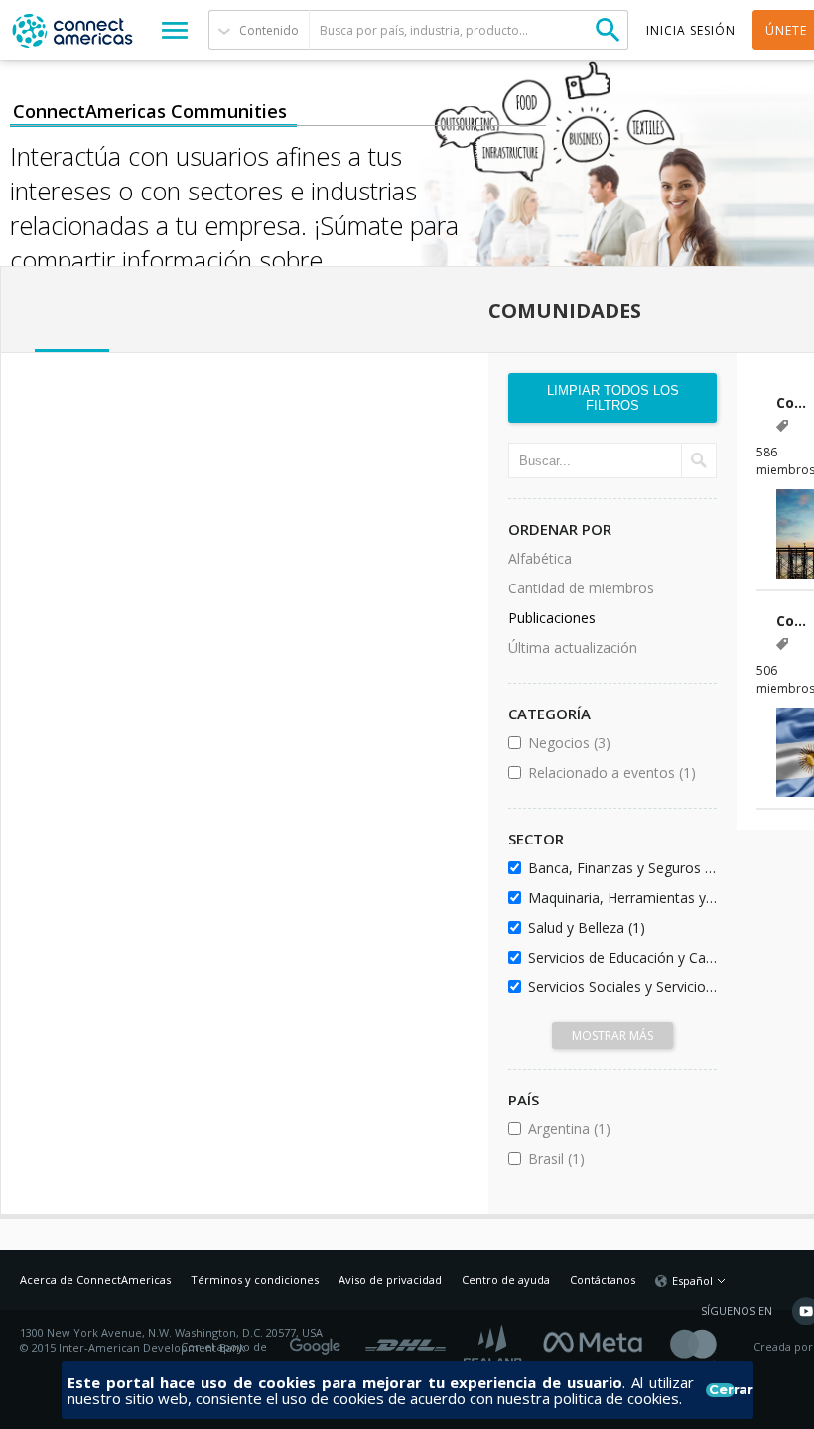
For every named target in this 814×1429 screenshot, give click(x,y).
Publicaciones (552, 617)
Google (318, 1340)
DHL (405, 1340)
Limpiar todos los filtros (613, 398)
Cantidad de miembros (581, 588)
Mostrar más (612, 1035)
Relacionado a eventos (619, 772)
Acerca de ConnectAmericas (95, 1279)
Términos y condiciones (255, 1279)
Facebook (597, 1340)
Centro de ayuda (506, 1279)
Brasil (610, 1158)
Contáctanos (602, 1279)
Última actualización (572, 647)
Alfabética (540, 558)
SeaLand (494, 1347)
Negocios (619, 742)
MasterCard (710, 1347)
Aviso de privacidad (390, 1279)
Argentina (619, 1128)
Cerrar (721, 1390)
